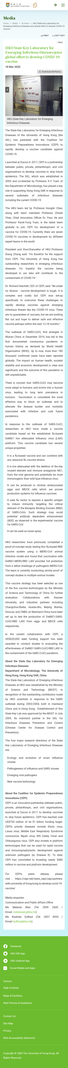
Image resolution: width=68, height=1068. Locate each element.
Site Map (8, 1023)
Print (46, 35)
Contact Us (9, 1016)
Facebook (15, 946)
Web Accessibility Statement (19, 1038)
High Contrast (11, 987)
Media (15, 23)
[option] (34, 100)
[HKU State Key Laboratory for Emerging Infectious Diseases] (34, 95)
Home (6, 23)
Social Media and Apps (22, 968)
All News (25, 23)
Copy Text (59, 35)
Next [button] (61, 90)
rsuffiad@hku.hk (22, 921)
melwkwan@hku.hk (24, 912)
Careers (7, 981)
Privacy (7, 1030)
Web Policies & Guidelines (17, 1003)
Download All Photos (51, 72)
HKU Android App (20, 960)
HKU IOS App (17, 953)
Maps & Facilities (12, 995)
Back (60, 42)
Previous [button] (7, 90)
